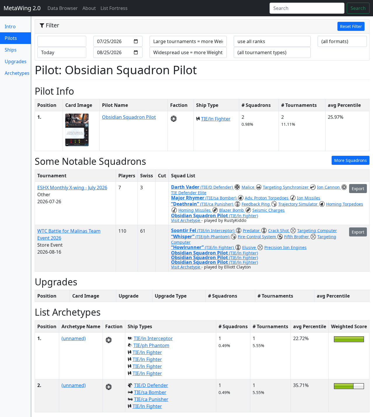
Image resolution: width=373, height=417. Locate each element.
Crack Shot (279, 230)
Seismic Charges (268, 210)
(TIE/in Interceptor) (216, 230)
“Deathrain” (185, 204)
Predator (252, 230)
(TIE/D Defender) (217, 187)
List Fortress (114, 8)
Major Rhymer (188, 198)
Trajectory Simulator (298, 204)
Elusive (249, 247)
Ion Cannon (329, 187)
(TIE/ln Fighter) (243, 215)
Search (358, 8)
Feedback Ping (256, 204)
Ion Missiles (308, 198)
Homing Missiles (195, 210)
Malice (249, 187)
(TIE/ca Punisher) (217, 204)
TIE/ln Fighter (216, 119)
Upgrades (16, 61)
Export (358, 188)
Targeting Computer (317, 230)
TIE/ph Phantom (151, 345)
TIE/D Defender (151, 385)
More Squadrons (350, 160)
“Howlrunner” (188, 247)
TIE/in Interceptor (153, 338)
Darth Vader (185, 187)
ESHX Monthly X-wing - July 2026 (72, 187)
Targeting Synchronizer (286, 187)
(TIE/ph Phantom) (213, 236)
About (89, 8)
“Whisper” (183, 236)
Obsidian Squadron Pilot (129, 117)
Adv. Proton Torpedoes (267, 198)
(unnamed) (73, 338)
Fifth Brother (297, 236)
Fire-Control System (257, 236)
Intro (10, 26)
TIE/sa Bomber (150, 392)
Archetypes (17, 73)
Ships (11, 50)
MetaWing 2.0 (22, 8)
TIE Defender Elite (188, 192)
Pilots (18, 38)
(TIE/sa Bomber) (221, 198)
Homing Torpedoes (344, 204)
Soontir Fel (184, 230)
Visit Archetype (186, 220)
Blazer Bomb (232, 210)
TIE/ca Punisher (151, 399)
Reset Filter (351, 26)
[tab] (202, 26)
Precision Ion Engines (285, 247)
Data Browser (63, 8)
